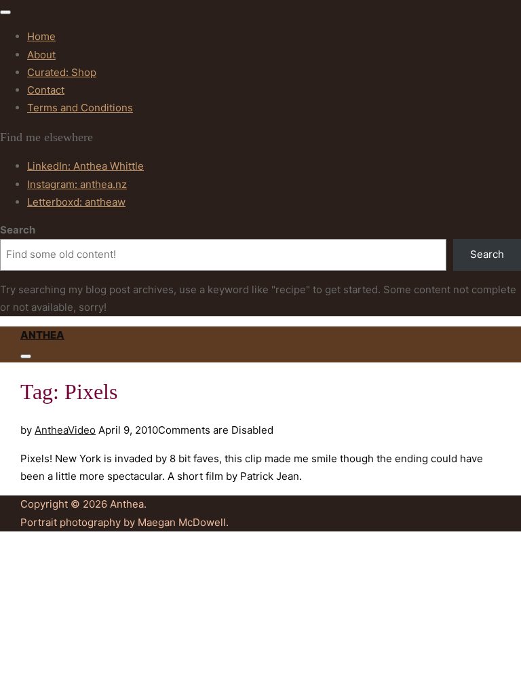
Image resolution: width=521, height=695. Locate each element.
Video (82, 430)
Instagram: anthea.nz (77, 184)
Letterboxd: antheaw (76, 201)
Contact (45, 89)
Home (41, 36)
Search (17, 229)
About (41, 54)
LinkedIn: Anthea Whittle (85, 165)
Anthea (42, 334)
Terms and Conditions (80, 107)
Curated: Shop (61, 72)
